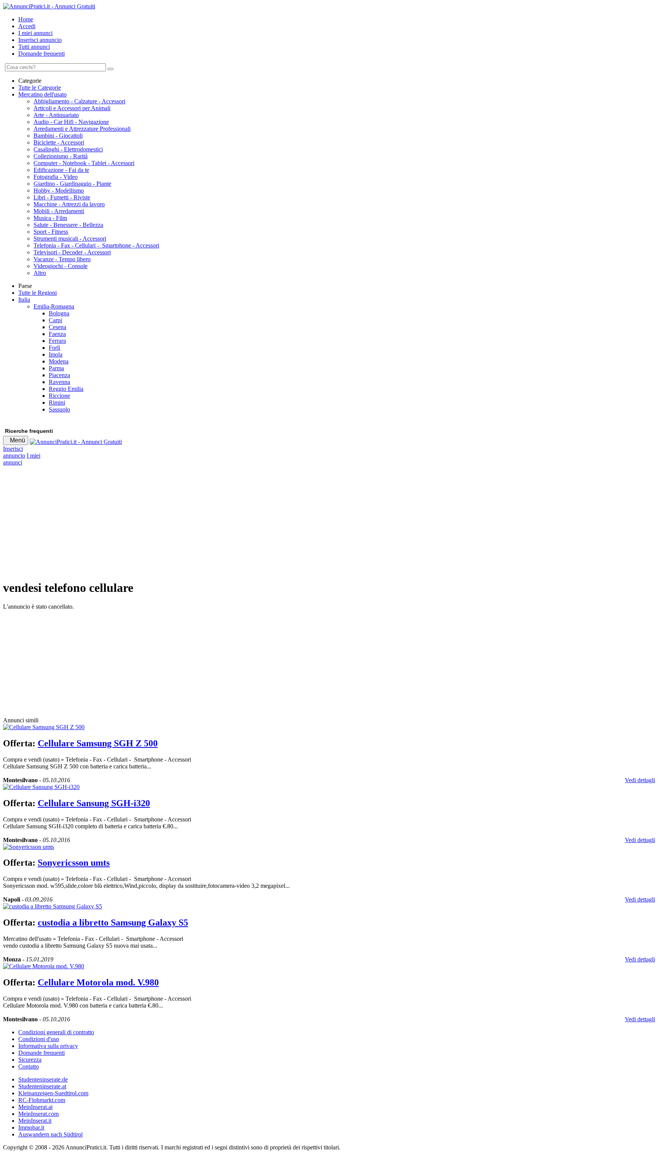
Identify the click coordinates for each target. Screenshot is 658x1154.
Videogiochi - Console (61, 266)
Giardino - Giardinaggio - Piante (72, 183)
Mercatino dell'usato (42, 94)
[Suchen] (110, 69)
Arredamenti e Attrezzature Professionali (82, 128)
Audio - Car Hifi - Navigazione (71, 122)
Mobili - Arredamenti (59, 211)
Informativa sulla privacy (48, 1046)
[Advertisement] (231, 519)
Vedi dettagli (640, 780)
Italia (24, 299)
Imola (55, 354)
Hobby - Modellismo (59, 190)
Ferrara (57, 341)
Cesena (57, 327)
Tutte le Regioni (37, 292)
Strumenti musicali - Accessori (70, 238)
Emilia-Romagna (54, 306)
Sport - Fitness (51, 231)
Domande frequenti (41, 53)
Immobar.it (31, 1127)
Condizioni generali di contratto (56, 1032)
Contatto (28, 1066)
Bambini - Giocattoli (58, 135)
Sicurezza (30, 1059)
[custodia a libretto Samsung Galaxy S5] (52, 906)
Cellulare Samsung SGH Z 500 (98, 743)
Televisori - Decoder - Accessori (72, 252)
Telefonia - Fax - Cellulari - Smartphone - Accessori (96, 245)
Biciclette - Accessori (59, 142)
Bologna (59, 313)
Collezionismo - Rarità (61, 156)
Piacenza (59, 375)
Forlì (54, 347)
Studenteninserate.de (43, 1079)
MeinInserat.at (35, 1107)
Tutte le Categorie (39, 87)
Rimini (57, 402)
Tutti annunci (34, 46)
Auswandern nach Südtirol (50, 1134)
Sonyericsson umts (74, 863)
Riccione (59, 395)
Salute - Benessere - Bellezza (68, 225)
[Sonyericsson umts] (28, 847)
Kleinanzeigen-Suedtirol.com (53, 1093)
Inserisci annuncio (40, 40)
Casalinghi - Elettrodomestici (68, 149)
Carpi (55, 320)
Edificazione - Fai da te (61, 170)
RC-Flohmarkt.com (41, 1100)
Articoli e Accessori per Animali (72, 108)
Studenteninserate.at (42, 1086)
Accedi (26, 26)
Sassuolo (59, 409)
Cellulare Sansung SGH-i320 (94, 803)
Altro (40, 273)
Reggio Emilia (66, 389)
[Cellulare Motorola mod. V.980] (43, 966)
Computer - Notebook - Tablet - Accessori (84, 163)
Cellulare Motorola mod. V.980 (98, 982)
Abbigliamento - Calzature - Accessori (79, 101)
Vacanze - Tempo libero (62, 259)
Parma (56, 368)
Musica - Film (50, 218)
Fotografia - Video (56, 177)
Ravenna (59, 382)
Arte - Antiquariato (56, 115)
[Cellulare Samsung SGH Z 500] (44, 727)
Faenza (57, 334)
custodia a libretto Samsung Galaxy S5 (113, 922)
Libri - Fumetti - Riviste (62, 197)
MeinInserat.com (38, 1114)
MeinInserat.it (34, 1120)
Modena (59, 361)
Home (25, 19)
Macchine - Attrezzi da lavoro (69, 204)
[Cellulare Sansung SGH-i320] (41, 787)
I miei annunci (35, 33)
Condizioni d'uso (38, 1039)
